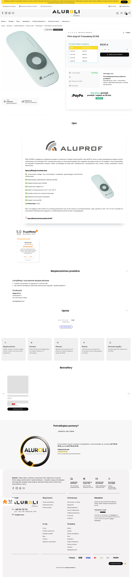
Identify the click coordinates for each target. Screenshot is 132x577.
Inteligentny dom (72, 550)
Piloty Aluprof (39, 26)
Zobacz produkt (18, 409)
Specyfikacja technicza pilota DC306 (39, 218)
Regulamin (70, 505)
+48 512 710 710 (21, 509)
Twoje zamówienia (48, 502)
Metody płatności (72, 507)
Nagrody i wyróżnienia (49, 542)
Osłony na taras (72, 544)
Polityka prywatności (73, 513)
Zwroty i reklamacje (73, 510)
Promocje (70, 515)
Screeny (69, 547)
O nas (44, 528)
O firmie (45, 539)
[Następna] (128, 2)
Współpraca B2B (47, 533)
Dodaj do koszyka (115, 54)
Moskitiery (70, 539)
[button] (127, 50)
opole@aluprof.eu (18, 301)
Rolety (124, 2)
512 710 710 (113, 6)
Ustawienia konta (48, 505)
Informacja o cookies (73, 502)
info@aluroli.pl (125, 6)
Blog (44, 536)
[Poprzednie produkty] (3, 393)
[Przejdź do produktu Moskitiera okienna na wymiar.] (17, 386)
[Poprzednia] (3, 2)
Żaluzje (69, 531)
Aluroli (3, 26)
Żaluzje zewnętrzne (73, 533)
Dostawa (70, 518)
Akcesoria (9, 26)
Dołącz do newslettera (103, 512)
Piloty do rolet (29, 26)
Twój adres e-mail (100, 510)
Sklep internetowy (65, 567)
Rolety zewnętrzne (19, 26)
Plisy (68, 536)
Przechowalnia (47, 507)
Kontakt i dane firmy (48, 531)
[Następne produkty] (129, 393)
